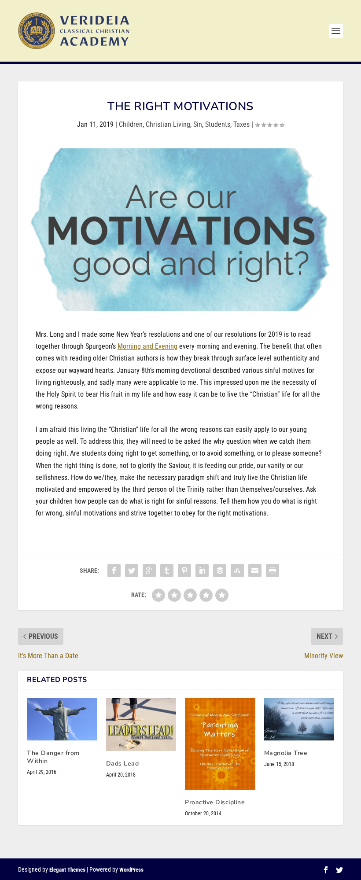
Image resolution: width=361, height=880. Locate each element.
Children (131, 124)
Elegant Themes (67, 869)
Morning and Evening (147, 346)
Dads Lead (122, 763)
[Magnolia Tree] (299, 719)
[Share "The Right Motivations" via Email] (255, 570)
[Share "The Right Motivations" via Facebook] (114, 570)
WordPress (131, 869)
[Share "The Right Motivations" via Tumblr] (167, 570)
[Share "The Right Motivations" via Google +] (149, 570)
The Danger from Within (53, 757)
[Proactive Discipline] (220, 743)
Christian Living (168, 124)
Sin (197, 124)
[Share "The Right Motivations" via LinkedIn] (202, 570)
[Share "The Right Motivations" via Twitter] (131, 570)
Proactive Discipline (215, 802)
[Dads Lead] (141, 724)
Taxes (241, 124)
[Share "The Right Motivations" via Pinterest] (184, 570)
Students (217, 124)
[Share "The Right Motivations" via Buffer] (219, 570)
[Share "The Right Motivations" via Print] (272, 570)
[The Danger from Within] (62, 719)
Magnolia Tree (286, 753)
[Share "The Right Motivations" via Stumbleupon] (237, 570)
